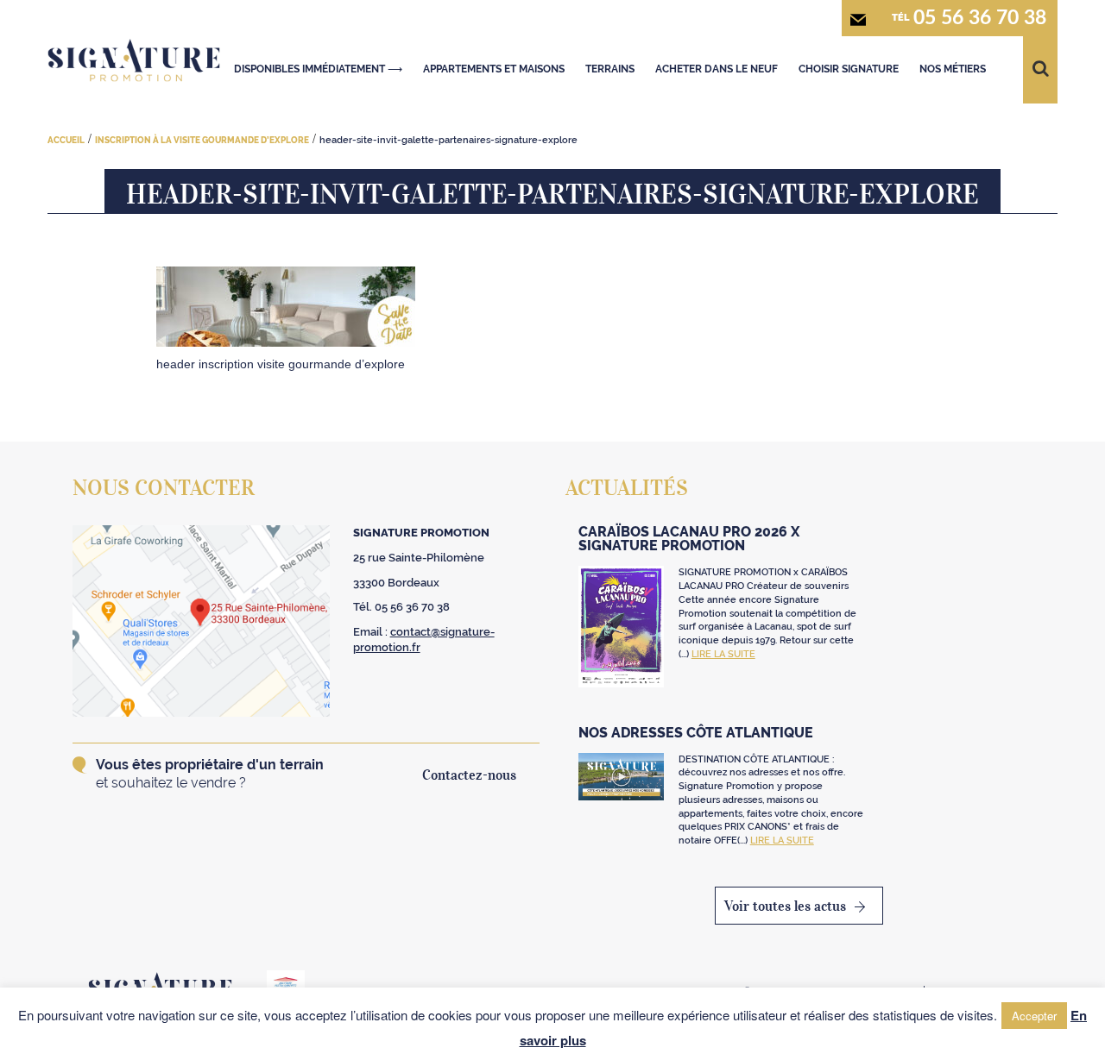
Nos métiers (952, 69)
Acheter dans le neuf (716, 69)
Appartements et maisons (494, 69)
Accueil (66, 140)
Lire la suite (723, 654)
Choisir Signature (849, 69)
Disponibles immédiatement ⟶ (318, 69)
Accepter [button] (1034, 1015)
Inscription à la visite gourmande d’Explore (202, 140)
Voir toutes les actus (785, 905)
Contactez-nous (469, 774)
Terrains (610, 69)
